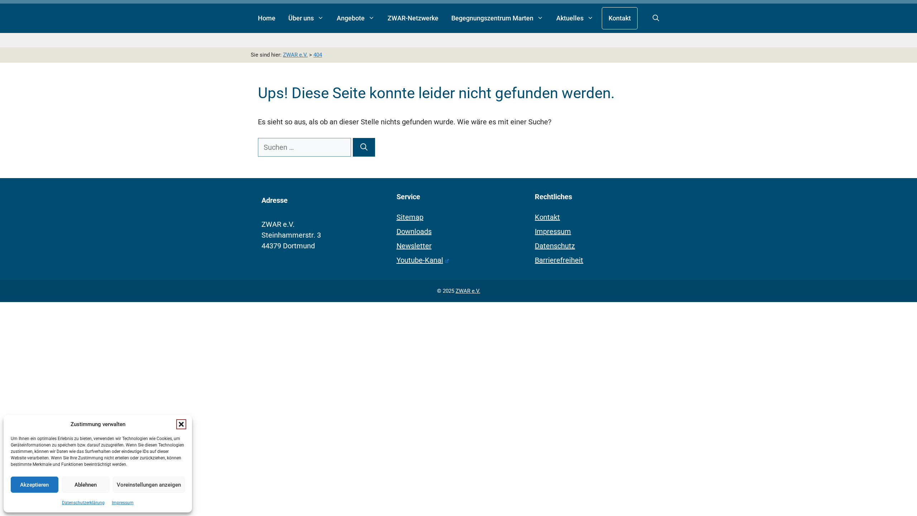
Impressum (123, 502)
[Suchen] (364, 147)
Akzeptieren (34, 485)
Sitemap (410, 217)
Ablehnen (86, 485)
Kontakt (620, 18)
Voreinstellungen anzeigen (149, 485)
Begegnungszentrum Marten (492, 18)
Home (266, 18)
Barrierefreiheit (559, 260)
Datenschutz (555, 246)
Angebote (351, 18)
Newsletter (414, 246)
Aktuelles (570, 18)
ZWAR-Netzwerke (413, 18)
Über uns (301, 18)
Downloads (414, 231)
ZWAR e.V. (468, 291)
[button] (181, 424)
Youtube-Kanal (420, 260)
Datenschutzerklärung (83, 502)
